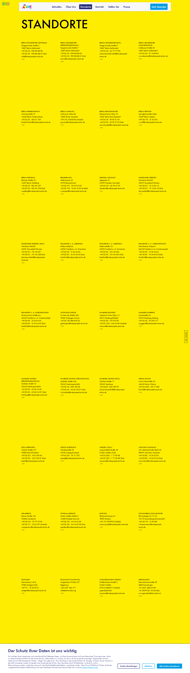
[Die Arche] (27, 6)
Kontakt (99, 6)
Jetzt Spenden (158, 6)
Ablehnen (148, 666)
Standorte (85, 6)
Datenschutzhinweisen (90, 667)
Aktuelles (57, 6)
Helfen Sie (113, 6)
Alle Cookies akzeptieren (169, 666)
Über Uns (71, 6)
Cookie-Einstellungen (128, 666)
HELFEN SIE (186, 336)
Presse (126, 6)
